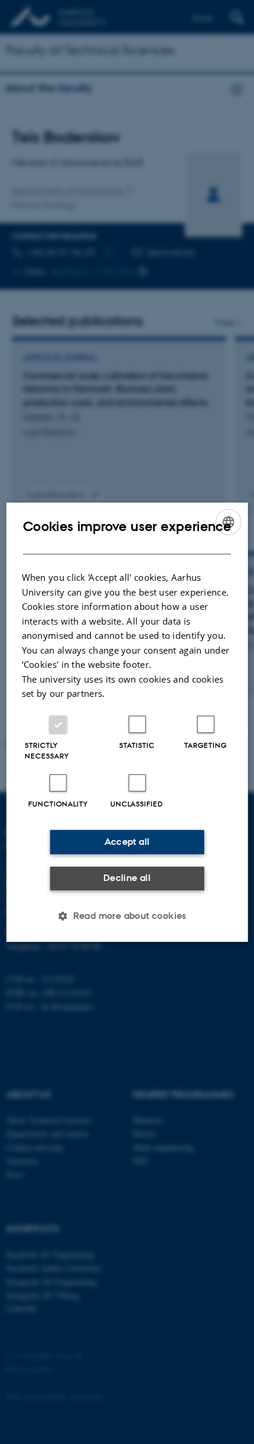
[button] (127, 916)
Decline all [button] (127, 877)
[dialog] (127, 721)
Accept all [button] (127, 841)
